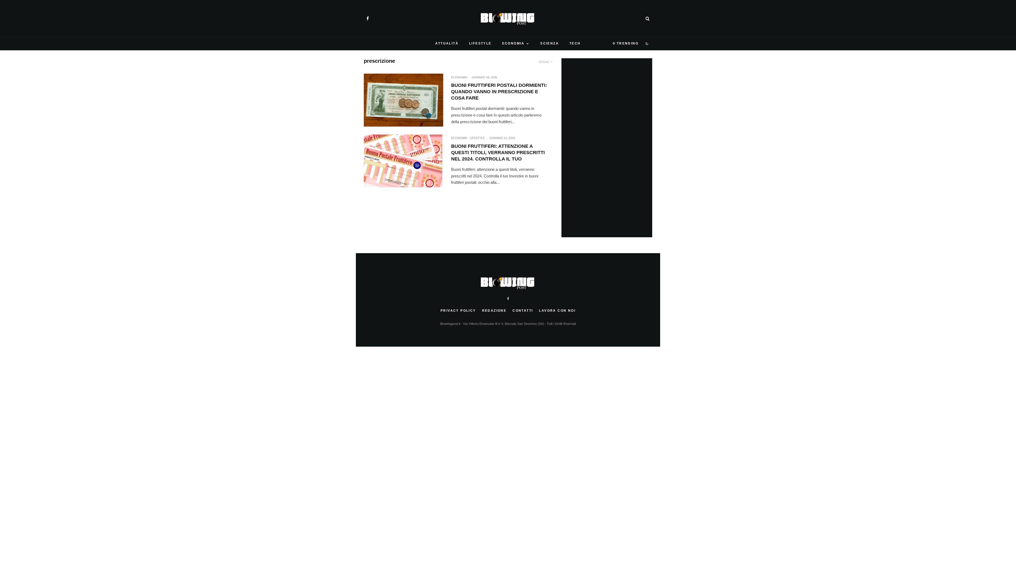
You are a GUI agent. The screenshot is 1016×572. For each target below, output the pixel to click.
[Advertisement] (609, 147)
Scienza (549, 43)
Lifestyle (480, 43)
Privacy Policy (458, 310)
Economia (513, 43)
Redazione (494, 310)
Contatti (522, 310)
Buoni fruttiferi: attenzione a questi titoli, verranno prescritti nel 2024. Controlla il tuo (498, 153)
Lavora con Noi (557, 310)
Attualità (447, 43)
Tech (575, 43)
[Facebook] (367, 18)
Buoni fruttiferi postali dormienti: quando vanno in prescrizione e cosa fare (499, 92)
